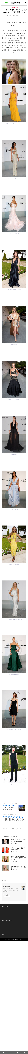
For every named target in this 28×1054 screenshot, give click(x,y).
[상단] (24, 1052)
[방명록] (17, 1052)
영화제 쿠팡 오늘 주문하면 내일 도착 (13, 817)
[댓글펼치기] (6, 880)
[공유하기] (6, 829)
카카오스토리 (14, 876)
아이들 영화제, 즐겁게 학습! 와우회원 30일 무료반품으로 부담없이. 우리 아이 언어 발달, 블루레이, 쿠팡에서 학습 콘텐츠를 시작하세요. (14, 820)
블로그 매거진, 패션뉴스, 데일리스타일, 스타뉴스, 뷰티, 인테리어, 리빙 (10, 890)
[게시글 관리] (8, 829)
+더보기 (24, 836)
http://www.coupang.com (8, 814)
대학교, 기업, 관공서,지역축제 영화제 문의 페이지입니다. (9, 808)
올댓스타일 (6, 886)
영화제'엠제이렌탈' (9, 805)
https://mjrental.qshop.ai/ (8, 803)
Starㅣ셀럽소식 (14, 7)
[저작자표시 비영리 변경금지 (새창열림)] (19, 829)
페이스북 (10, 876)
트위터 (17, 876)
